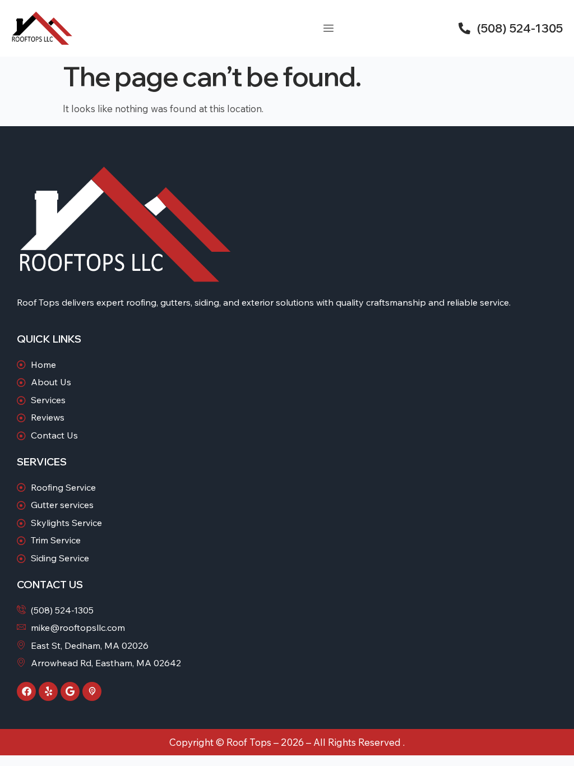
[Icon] (91, 691)
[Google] (70, 691)
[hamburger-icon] (328, 28)
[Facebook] (26, 691)
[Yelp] (48, 691)
